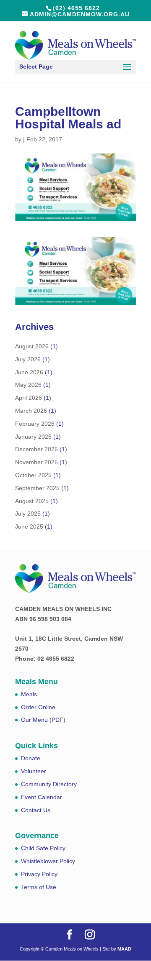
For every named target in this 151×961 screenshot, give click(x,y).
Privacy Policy (39, 874)
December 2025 (36, 449)
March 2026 (31, 410)
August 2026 (32, 346)
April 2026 (28, 397)
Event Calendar (41, 797)
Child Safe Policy (43, 848)
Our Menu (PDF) (43, 719)
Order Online (38, 707)
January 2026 (33, 436)
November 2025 (36, 462)
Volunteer (33, 771)
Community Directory (49, 784)
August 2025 (32, 501)
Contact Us (35, 810)
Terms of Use (38, 887)
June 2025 (29, 526)
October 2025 (33, 475)
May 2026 (28, 384)
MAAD (124, 948)
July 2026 (28, 359)
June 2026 (29, 372)
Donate (30, 758)
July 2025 (28, 513)
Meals (29, 694)
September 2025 (37, 488)
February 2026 (35, 423)
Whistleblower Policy (48, 861)
